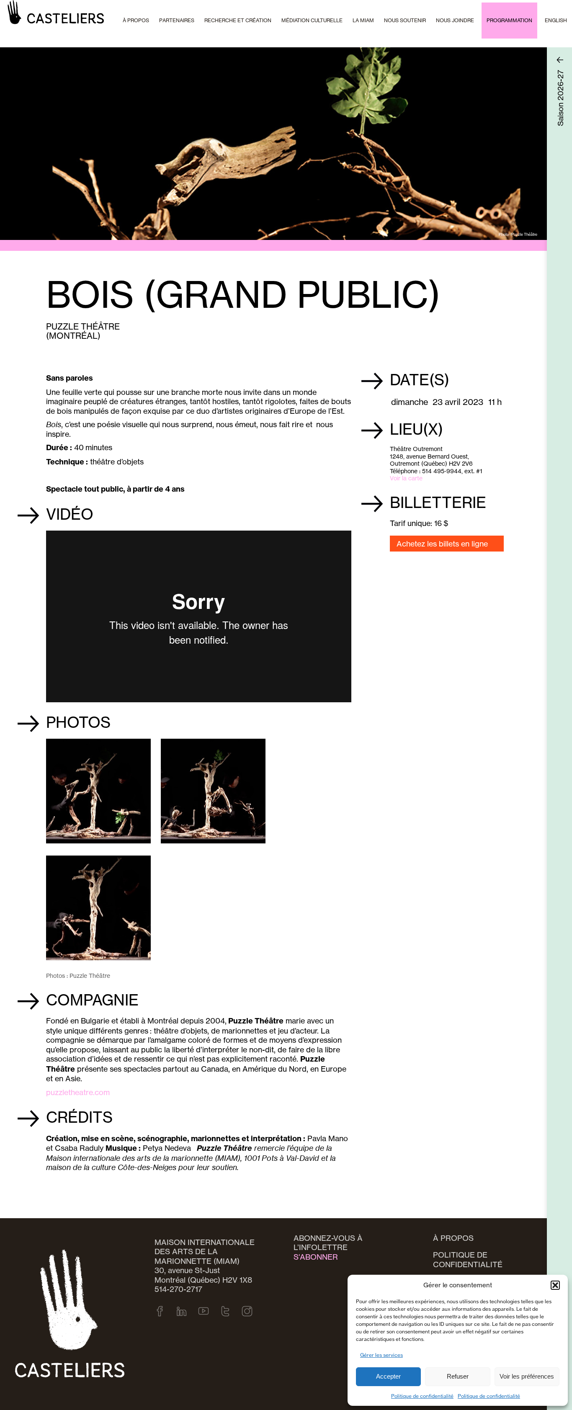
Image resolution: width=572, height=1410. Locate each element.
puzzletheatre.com (78, 1092)
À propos (453, 1237)
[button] (555, 1285)
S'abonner (316, 1256)
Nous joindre (455, 20)
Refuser (458, 1376)
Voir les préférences (527, 1376)
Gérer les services (381, 1355)
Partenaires (176, 20)
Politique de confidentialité (422, 1396)
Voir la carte (406, 478)
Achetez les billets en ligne (442, 543)
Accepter (388, 1376)
